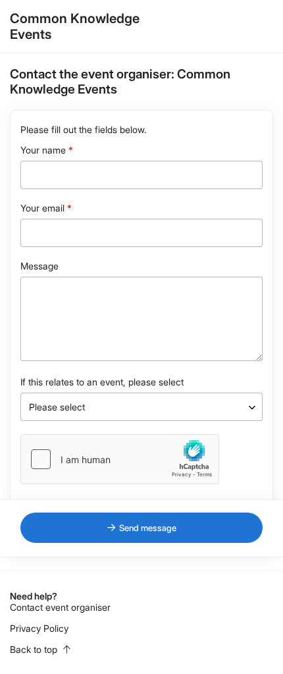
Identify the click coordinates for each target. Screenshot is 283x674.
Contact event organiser (60, 607)
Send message (147, 527)
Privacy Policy (39, 628)
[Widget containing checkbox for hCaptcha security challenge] (119, 459)
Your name (43, 149)
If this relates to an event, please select (102, 381)
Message (39, 265)
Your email (42, 207)
